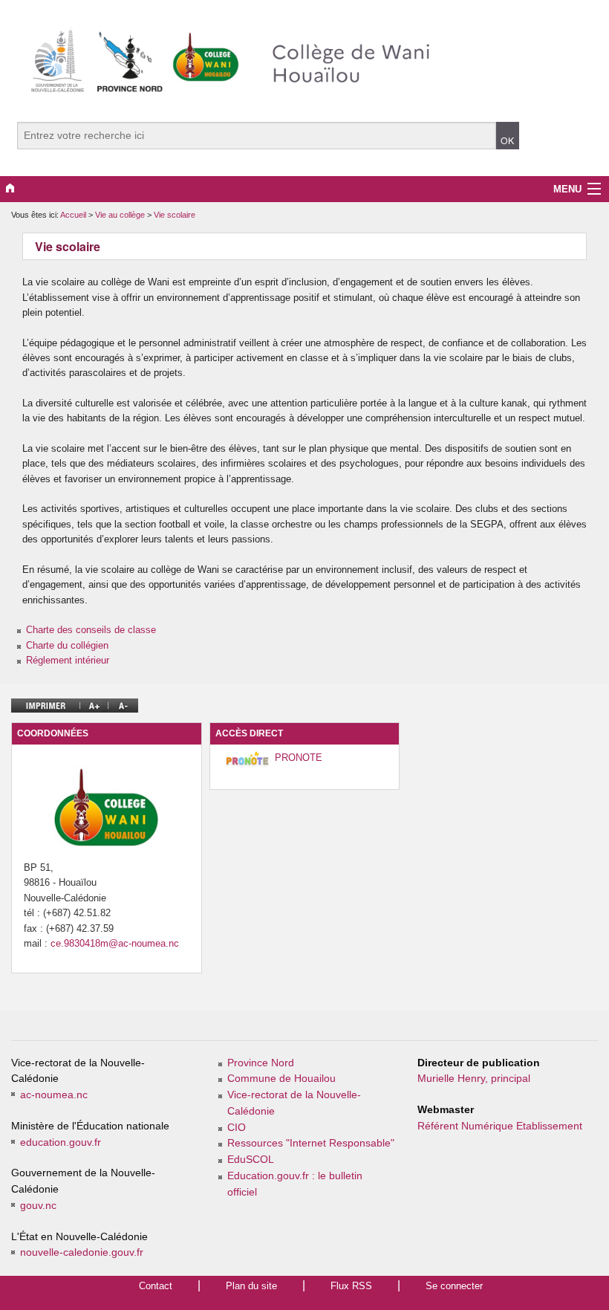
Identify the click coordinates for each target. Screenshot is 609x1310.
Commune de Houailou (281, 1078)
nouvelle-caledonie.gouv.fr (81, 1252)
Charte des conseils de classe (91, 629)
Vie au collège (121, 214)
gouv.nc (38, 1205)
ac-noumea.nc (54, 1094)
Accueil (73, 214)
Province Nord (260, 1063)
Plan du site (251, 1285)
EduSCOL (250, 1159)
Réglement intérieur (67, 660)
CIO (236, 1127)
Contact (155, 1285)
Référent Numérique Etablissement (499, 1126)
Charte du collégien (67, 645)
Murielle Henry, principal (473, 1078)
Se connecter (454, 1285)
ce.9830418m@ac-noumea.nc (115, 943)
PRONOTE (298, 757)
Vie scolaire (174, 214)
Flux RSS (351, 1285)
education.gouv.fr (60, 1142)
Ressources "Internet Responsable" (310, 1143)
